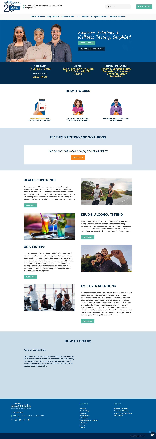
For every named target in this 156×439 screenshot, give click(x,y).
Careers (82, 427)
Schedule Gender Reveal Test (91, 49)
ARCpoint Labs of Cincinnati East (37, 6)
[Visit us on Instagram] (16, 420)
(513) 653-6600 (30, 8)
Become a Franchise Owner (123, 413)
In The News (84, 418)
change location (56, 6)
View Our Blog (84, 411)
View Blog (83, 413)
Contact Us (78, 157)
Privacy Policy (118, 415)
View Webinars (84, 415)
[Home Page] (12, 7)
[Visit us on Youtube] (28, 420)
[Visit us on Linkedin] (20, 420)
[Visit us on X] (24, 420)
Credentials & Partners (121, 411)
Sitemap (82, 425)
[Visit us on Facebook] (12, 420)
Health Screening (87, 43)
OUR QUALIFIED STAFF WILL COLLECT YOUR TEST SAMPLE (78, 119)
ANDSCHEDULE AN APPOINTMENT (39, 119)
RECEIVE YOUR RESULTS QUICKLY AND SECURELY (116, 119)
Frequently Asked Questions (89, 420)
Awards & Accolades (121, 408)
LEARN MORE (30, 205)
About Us (83, 408)
